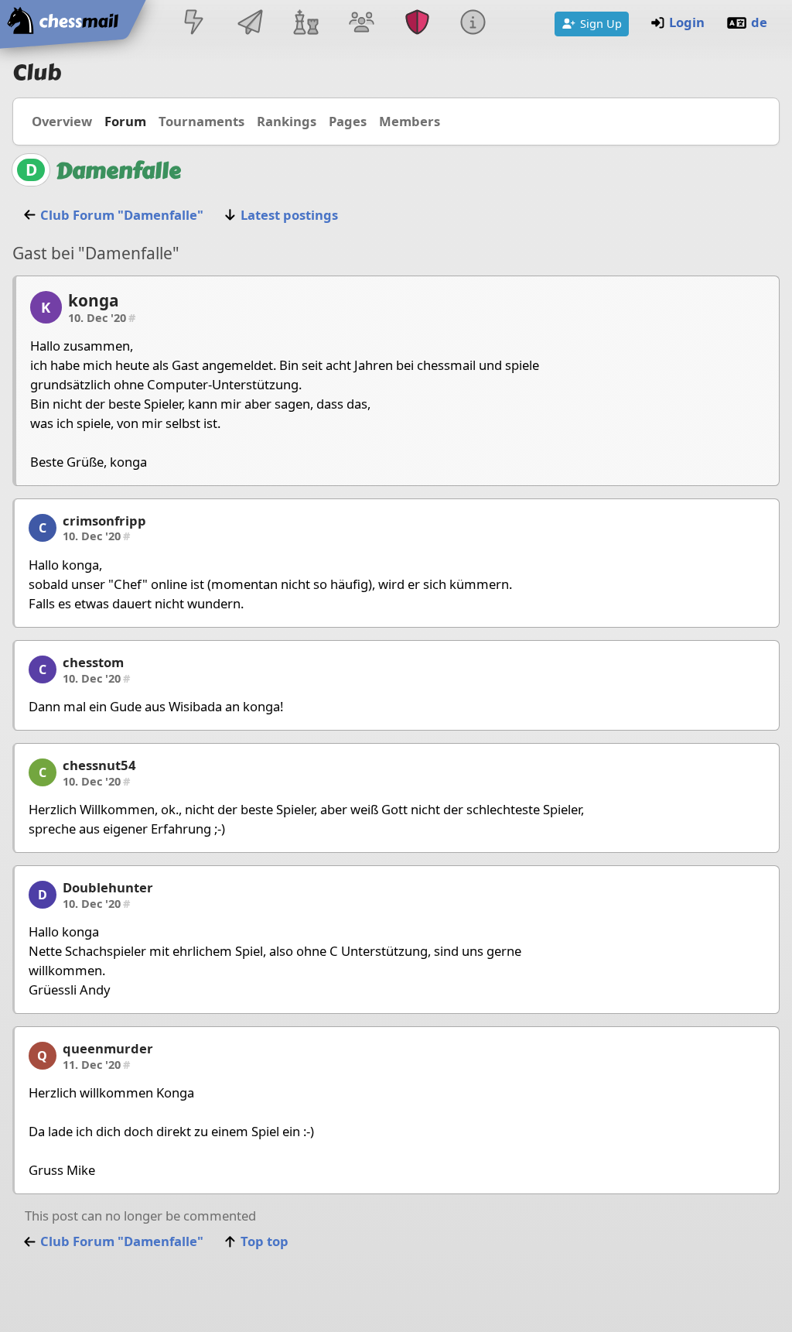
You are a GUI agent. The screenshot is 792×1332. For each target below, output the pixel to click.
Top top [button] (264, 1241)
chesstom (93, 662)
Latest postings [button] (289, 215)
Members (409, 121)
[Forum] (361, 23)
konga (93, 300)
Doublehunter (108, 887)
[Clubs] (418, 23)
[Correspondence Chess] (250, 23)
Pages (348, 121)
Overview (62, 121)
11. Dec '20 (96, 1064)
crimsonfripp (104, 520)
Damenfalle (118, 170)
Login (687, 22)
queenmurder (108, 1048)
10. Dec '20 (101, 317)
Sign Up (601, 23)
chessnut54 (99, 765)
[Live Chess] (194, 23)
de (759, 22)
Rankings (286, 121)
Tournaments (201, 121)
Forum (125, 121)
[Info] (473, 23)
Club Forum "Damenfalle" (121, 215)
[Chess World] (305, 23)
